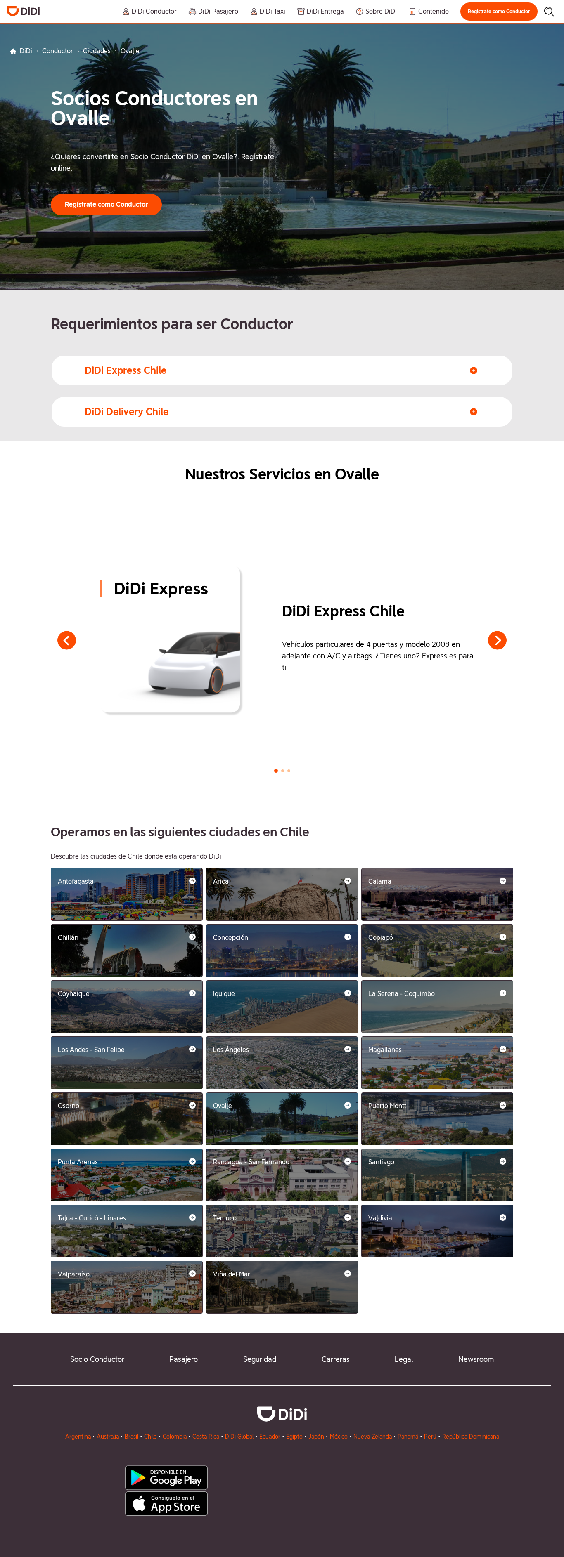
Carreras (336, 1359)
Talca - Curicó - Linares (92, 1218)
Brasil (131, 1436)
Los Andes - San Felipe (91, 1050)
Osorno (68, 1106)
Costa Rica (205, 1436)
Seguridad (259, 1359)
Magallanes (385, 1050)
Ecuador (269, 1436)
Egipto (294, 1436)
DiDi (26, 51)
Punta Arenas (78, 1162)
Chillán (68, 937)
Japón (316, 1436)
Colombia (175, 1436)
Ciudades (97, 51)
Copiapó (380, 937)
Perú (430, 1436)
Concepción (230, 937)
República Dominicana (470, 1436)
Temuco (225, 1218)
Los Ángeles (231, 1050)
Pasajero (183, 1359)
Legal (404, 1359)
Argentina (78, 1436)
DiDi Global (239, 1436)
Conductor (57, 51)
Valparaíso (74, 1274)
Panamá (408, 1436)
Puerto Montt (387, 1106)
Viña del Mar (231, 1274)
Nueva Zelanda (372, 1436)
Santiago (381, 1162)
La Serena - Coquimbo (401, 994)
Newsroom (476, 1359)
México (339, 1436)
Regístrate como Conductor (499, 11)
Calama (379, 881)
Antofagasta (76, 881)
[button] (499, 11)
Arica (221, 881)
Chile (150, 1436)
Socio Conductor (97, 1359)
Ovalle (222, 1106)
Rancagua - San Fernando (251, 1162)
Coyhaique (74, 994)
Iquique (224, 994)
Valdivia (380, 1218)
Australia (108, 1436)
